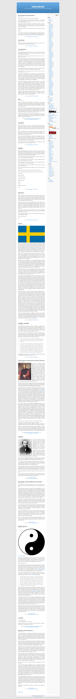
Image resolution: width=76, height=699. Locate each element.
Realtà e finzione (22, 526)
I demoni (20, 436)
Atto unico (21, 192)
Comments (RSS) (40, 696)
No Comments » (35, 119)
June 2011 (50, 38)
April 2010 (50, 50)
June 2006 (50, 88)
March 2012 (50, 31)
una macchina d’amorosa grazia (53, 161)
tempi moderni (30, 433)
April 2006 (50, 90)
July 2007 (50, 77)
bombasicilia (50, 125)
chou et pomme (51, 145)
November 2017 (51, 28)
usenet (50, 176)
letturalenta (38, 6)
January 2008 (51, 72)
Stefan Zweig (38, 118)
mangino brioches (51, 153)
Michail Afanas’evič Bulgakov (35, 626)
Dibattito (20, 148)
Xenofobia (21, 122)
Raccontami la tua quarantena (26, 15)
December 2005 (51, 93)
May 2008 (50, 69)
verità (41, 626)
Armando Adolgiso (51, 105)
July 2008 (50, 67)
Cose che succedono (21, 555)
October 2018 (51, 26)
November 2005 (51, 94)
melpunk (50, 155)
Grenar (50, 109)
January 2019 (51, 25)
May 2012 (50, 29)
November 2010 (51, 44)
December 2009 (51, 53)
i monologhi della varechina (52, 134)
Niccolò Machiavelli (36, 432)
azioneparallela (51, 141)
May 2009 (50, 59)
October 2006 (51, 85)
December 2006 (51, 83)
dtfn (49, 19)
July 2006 (50, 87)
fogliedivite (50, 148)
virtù (40, 432)
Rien (19, 99)
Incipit (50, 113)
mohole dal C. (51, 156)
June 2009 (50, 58)
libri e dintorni (30, 478)
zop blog (50, 162)
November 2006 (51, 84)
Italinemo (50, 135)
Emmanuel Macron (27, 118)
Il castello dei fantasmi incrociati (53, 112)
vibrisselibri (50, 101)
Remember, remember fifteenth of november (30, 481)
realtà (34, 613)
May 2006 (50, 89)
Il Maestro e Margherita (26, 626)
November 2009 (51, 54)
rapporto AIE (24, 662)
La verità (20, 617)
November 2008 (51, 64)
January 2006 (51, 92)
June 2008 (50, 68)
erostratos (50, 167)
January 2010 (51, 52)
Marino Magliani (51, 118)
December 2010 (51, 43)
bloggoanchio (51, 142)
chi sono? (50, 18)
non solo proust (51, 157)
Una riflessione (22, 49)
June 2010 (50, 48)
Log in (50, 179)
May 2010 (50, 49)
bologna (28, 432)
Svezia (20, 223)
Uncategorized (30, 36)
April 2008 (50, 70)
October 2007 (51, 75)
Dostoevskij (31, 477)
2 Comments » (35, 357)
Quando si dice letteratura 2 (25, 630)
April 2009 (50, 60)
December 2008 (51, 63)
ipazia (50, 152)
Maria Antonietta (33, 118)
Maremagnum (51, 100)
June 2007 (50, 78)
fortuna (31, 432)
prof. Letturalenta (51, 171)
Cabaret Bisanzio (51, 106)
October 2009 (51, 55)
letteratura (32, 688)
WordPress (42, 695)
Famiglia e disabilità (23, 323)
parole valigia (51, 158)
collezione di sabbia (51, 146)
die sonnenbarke (51, 147)
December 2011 (51, 33)
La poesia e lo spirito (52, 114)
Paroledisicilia (51, 137)
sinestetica (50, 160)
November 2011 (51, 34)
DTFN (49, 166)
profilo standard (51, 172)
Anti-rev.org (50, 104)
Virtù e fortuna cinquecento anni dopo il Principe (31, 360)
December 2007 (51, 73)
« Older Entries (20, 692)
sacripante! (54, 138)
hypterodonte (51, 168)
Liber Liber (50, 98)
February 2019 (51, 24)
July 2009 (50, 57)
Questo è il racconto (32, 574)
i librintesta (50, 150)
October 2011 (51, 35)
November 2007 (51, 74)
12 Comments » (35, 36)
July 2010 (50, 47)
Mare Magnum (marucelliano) (53, 117)
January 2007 (51, 82)
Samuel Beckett (51, 120)
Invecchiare (21, 40)
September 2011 (51, 36)
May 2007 (50, 79)
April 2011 (50, 40)
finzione (31, 613)
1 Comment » (36, 189)
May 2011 (50, 39)
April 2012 (50, 30)
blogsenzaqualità (51, 143)
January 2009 (51, 62)
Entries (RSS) (35, 696)
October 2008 (51, 65)
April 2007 (50, 80)
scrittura (50, 173)
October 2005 (51, 95)
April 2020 (50, 23)
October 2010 (51, 45)
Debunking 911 (51, 107)
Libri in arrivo (50, 99)
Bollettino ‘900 (51, 124)
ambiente (25, 432)
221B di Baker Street (34, 591)
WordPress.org (51, 181)
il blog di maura (51, 151)
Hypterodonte (51, 20)
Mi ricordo (50, 119)
